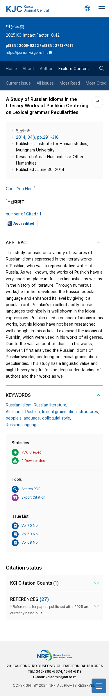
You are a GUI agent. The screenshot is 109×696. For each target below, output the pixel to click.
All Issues (45, 83)
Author (46, 68)
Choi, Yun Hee (19, 188)
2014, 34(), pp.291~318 (37, 137)
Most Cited (96, 83)
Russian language (22, 424)
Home (11, 68)
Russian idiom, (19, 405)
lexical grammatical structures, (70, 411)
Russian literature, (50, 405)
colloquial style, (56, 418)
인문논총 (15, 27)
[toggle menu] (101, 8)
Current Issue (18, 83)
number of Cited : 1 (23, 214)
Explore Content (73, 68)
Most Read (70, 83)
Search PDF (31, 489)
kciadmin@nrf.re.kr (61, 677)
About (28, 68)
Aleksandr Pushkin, (23, 411)
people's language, (23, 418)
